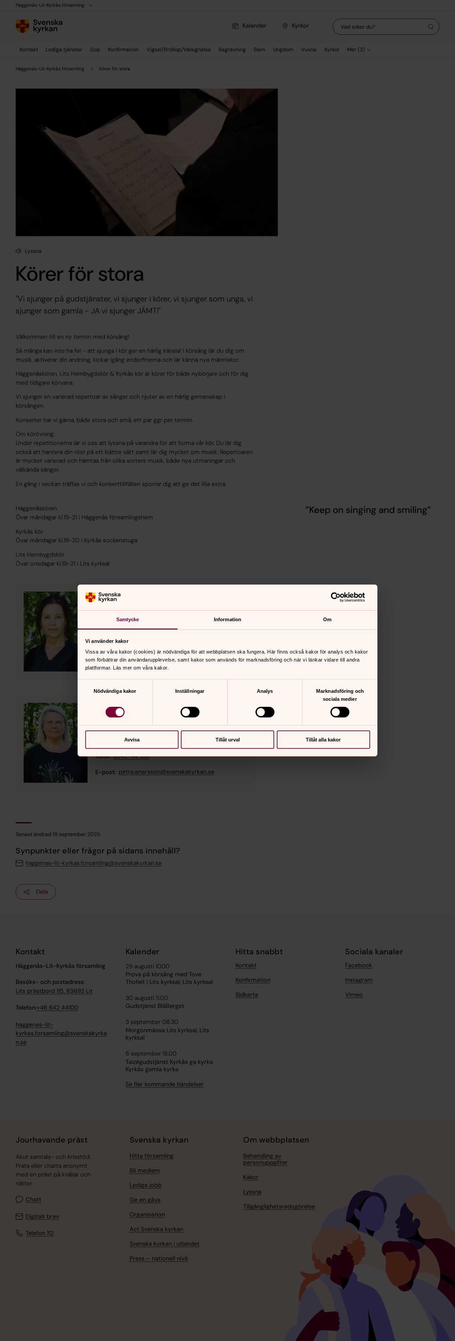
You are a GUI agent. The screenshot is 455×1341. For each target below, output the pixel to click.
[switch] (190, 712)
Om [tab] (327, 619)
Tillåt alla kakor (323, 739)
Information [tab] (227, 619)
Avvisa (132, 739)
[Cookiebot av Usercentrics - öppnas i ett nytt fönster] (341, 597)
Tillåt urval (228, 739)
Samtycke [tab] (127, 619)
